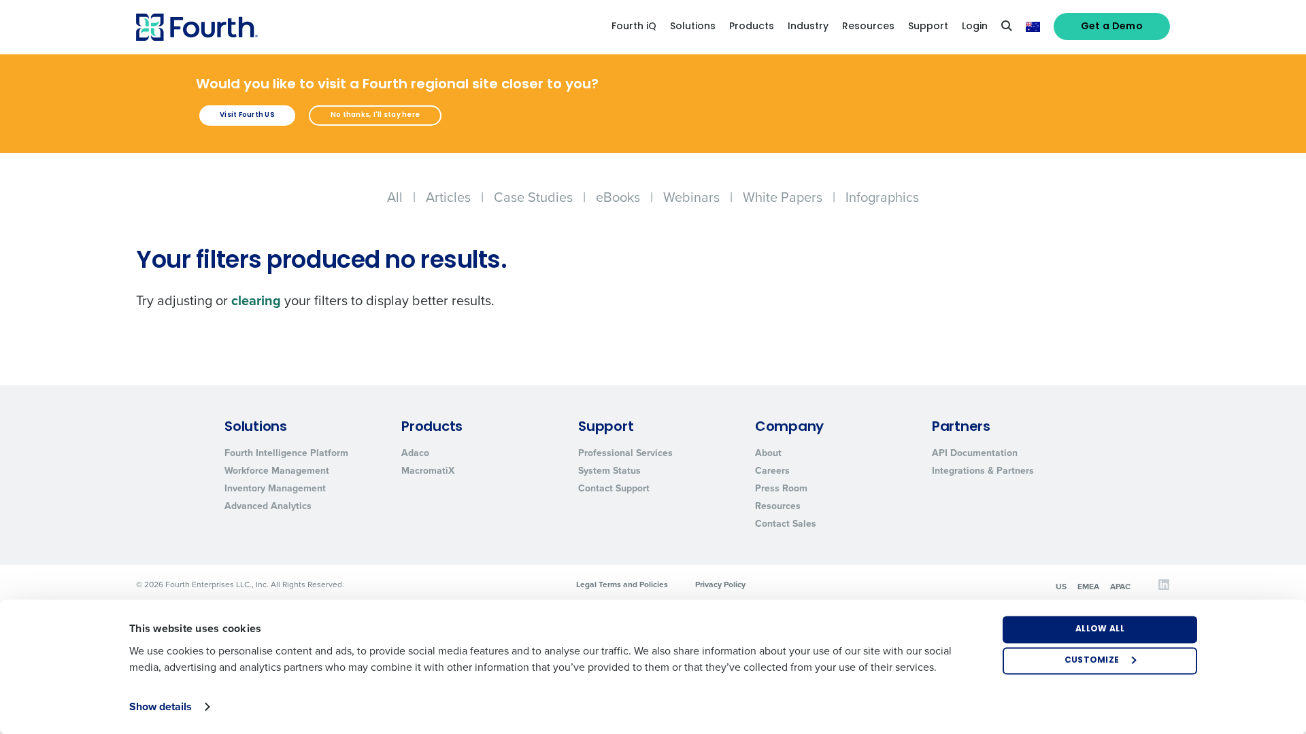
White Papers (782, 197)
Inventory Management (275, 488)
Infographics (882, 197)
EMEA (1088, 586)
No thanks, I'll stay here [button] (375, 115)
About (768, 453)
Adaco (415, 453)
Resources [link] (868, 27)
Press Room (781, 488)
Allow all (1099, 629)
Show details (160, 706)
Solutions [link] (693, 27)
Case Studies (533, 197)
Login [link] (975, 27)
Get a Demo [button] (1112, 27)
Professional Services (625, 453)
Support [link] (928, 27)
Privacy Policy (720, 584)
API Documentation (975, 453)
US (1061, 586)
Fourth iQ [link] (634, 27)
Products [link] (751, 27)
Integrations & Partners (983, 471)
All (395, 197)
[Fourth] (197, 27)
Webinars (691, 197)
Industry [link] (808, 27)
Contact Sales (785, 524)
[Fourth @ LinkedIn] (1164, 588)
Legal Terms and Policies (622, 584)
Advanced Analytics (268, 506)
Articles (448, 197)
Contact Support (614, 488)
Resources (778, 506)
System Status (609, 471)
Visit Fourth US (247, 115)
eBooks (618, 197)
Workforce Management (276, 471)
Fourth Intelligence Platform (286, 453)
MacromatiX (427, 471)
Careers (772, 471)
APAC (1120, 586)
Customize (1092, 661)
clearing (256, 300)
